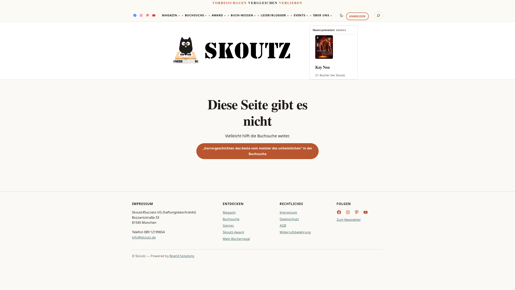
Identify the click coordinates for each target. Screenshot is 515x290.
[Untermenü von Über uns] (331, 15)
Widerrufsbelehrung (295, 232)
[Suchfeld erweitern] (378, 15)
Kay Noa (322, 67)
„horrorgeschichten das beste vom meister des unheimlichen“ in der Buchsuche (257, 151)
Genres (228, 225)
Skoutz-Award (233, 232)
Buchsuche (231, 219)
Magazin (229, 212)
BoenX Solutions (182, 256)
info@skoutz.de (144, 237)
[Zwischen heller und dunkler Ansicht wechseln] (341, 15)
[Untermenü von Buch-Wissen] (255, 15)
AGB (283, 225)
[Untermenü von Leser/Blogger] (288, 15)
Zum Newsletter (349, 220)
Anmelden (357, 16)
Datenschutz (289, 219)
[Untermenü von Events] (307, 15)
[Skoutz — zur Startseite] (231, 50)
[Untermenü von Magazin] (179, 15)
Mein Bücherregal (236, 239)
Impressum (288, 212)
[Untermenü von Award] (225, 15)
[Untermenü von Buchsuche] (206, 15)
